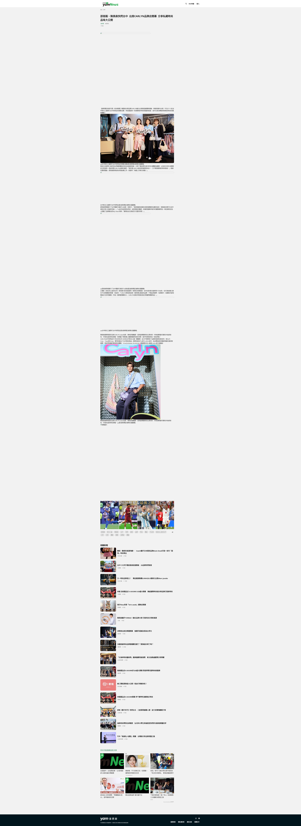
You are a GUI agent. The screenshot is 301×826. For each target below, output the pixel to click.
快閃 (126, 532)
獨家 (146, 532)
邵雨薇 (103, 532)
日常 (107, 535)
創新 (131, 532)
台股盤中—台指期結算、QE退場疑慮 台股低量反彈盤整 (111, 772)
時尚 (141, 532)
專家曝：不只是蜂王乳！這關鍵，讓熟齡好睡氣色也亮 (136, 772)
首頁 (101, 9)
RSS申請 (191, 4)
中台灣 (152, 532)
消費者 (122, 535)
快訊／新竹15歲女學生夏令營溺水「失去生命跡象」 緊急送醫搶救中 (162, 772)
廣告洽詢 (189, 822)
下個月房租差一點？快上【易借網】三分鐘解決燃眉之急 (162, 796)
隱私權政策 (181, 822)
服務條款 (173, 822)
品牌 (136, 532)
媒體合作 (196, 822)
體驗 (112, 535)
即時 (104, 9)
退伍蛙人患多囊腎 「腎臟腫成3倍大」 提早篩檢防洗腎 (111, 796)
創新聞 (102, 23)
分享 (102, 535)
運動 (128, 535)
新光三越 (109, 532)
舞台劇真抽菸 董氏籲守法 (133, 795)
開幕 (117, 535)
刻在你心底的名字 (161, 532)
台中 (122, 532)
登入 (198, 4)
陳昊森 (116, 532)
